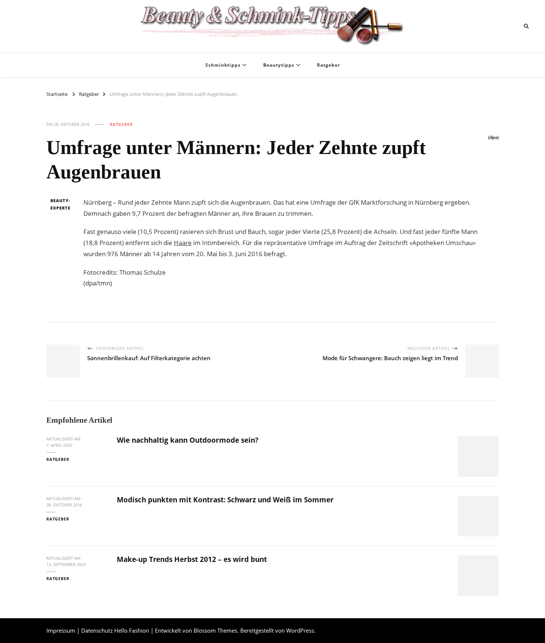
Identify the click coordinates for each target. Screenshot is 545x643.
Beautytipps (278, 65)
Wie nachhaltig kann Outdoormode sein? (187, 440)
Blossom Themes (215, 630)
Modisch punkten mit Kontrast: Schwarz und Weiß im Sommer (225, 500)
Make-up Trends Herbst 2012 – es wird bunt (192, 559)
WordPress (300, 630)
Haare (183, 242)
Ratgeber (328, 65)
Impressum (60, 630)
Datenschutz (97, 630)
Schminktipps (223, 65)
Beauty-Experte (60, 204)
